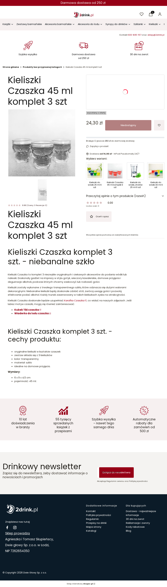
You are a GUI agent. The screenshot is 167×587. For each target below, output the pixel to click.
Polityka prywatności (98, 515)
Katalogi (91, 530)
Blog (128, 530)
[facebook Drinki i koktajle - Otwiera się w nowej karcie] (7, 527)
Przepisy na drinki (96, 523)
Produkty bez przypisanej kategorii (42, 67)
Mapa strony (93, 527)
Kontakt (91, 511)
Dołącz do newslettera (116, 472)
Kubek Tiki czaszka (26, 309)
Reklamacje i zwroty (138, 523)
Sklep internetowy (80, 583)
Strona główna (11, 67)
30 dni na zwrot (135, 519)
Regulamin (92, 519)
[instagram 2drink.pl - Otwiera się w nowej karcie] (15, 527)
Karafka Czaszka (74, 300)
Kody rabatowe (135, 527)
